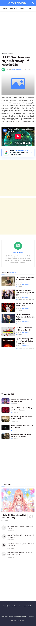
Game (5, 8)
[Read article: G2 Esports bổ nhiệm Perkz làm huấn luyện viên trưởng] (8, 318)
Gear (22, 8)
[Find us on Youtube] (17, 621)
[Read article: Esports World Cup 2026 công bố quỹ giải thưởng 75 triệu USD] (8, 342)
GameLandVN (16, 3)
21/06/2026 (19, 334)
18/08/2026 (19, 286)
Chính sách (22, 606)
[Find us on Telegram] (15, 621)
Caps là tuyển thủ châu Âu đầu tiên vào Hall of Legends (25, 280)
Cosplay (30, 8)
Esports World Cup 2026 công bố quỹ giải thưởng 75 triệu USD (24, 341)
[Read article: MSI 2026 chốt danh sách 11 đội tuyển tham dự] (8, 331)
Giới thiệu (6, 606)
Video (11, 53)
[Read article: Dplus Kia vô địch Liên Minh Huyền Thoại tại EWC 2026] (8, 294)
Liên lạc (30, 606)
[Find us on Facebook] (12, 621)
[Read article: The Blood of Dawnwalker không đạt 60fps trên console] (6, 436)
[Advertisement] (18, 31)
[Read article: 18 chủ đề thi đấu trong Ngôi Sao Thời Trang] (18, 500)
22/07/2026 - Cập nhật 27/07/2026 (25, 299)
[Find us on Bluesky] (20, 621)
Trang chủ (4, 53)
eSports (13, 8)
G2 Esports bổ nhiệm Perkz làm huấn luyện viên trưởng (25, 317)
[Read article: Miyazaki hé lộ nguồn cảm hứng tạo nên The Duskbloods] (6, 410)
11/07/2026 (19, 324)
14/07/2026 (19, 310)
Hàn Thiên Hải (16, 69)
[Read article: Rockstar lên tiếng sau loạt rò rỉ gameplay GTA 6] (6, 401)
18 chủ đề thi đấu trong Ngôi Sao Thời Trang (14, 516)
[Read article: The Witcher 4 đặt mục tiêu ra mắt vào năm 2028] (6, 427)
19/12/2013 (27, 69)
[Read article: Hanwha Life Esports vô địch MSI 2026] (8, 307)
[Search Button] (33, 3)
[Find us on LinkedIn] (23, 621)
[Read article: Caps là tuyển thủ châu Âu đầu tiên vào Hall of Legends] (8, 281)
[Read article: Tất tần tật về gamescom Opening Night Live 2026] (6, 419)
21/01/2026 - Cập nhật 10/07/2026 (25, 348)
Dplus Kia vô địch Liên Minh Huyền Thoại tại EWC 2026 (25, 293)
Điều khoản (14, 606)
